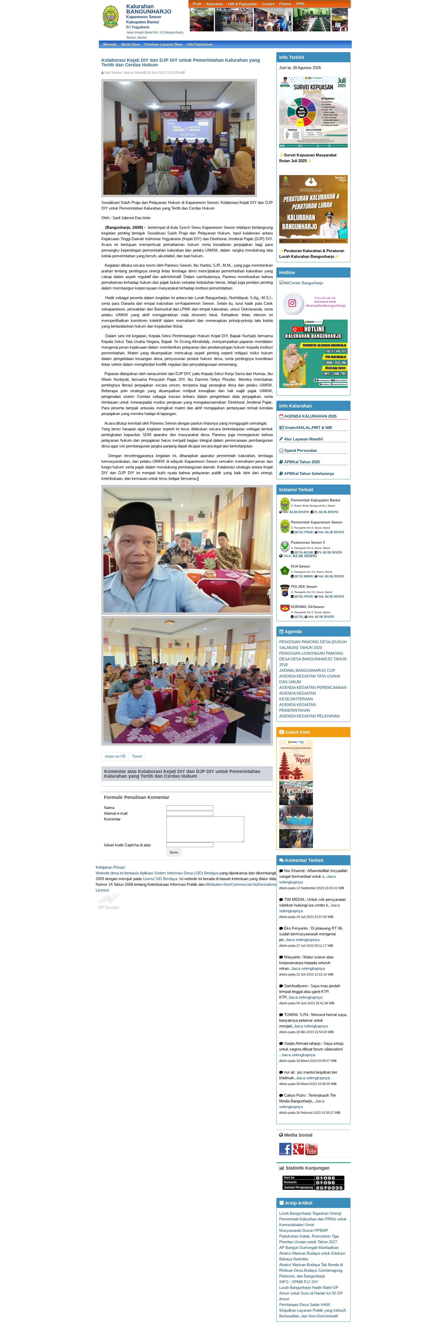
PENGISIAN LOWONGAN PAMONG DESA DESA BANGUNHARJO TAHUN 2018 (313, 659)
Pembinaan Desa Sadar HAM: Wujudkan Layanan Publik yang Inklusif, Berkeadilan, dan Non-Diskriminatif (312, 1310)
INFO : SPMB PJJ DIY (298, 1282)
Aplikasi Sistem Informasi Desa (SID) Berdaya (179, 873)
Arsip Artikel (298, 1203)
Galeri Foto (297, 732)
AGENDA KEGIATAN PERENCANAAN (313, 688)
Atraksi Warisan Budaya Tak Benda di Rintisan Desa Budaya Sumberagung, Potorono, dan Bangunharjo (311, 1270)
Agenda (293, 631)
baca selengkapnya (302, 940)
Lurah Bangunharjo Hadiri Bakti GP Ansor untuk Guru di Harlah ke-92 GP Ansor (311, 1293)
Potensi (285, 4)
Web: (288, 556)
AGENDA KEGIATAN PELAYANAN (309, 716)
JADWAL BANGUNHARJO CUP (307, 670)
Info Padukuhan (200, 44)
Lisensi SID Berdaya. (160, 879)
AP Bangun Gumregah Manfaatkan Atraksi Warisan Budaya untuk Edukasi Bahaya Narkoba (312, 1253)
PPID (300, 4)
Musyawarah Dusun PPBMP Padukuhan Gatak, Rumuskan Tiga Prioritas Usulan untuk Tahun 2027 (309, 1236)
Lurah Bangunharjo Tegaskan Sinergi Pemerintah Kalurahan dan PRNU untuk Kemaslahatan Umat (313, 1219)
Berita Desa (131, 44)
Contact (268, 4)
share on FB (115, 756)
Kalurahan (215, 4)
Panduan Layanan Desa (163, 44)
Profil (197, 4)
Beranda (110, 44)
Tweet (137, 756)
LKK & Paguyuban (242, 4)
